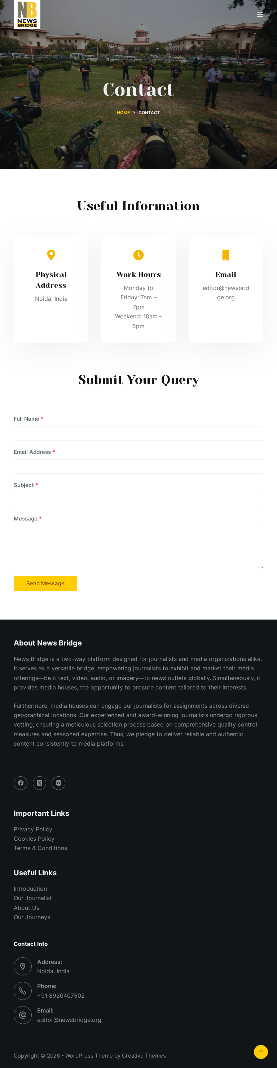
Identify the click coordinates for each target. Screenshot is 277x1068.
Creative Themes (144, 1055)
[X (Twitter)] (40, 783)
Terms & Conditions (40, 848)
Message (28, 518)
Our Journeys (32, 917)
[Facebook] (20, 783)
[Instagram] (58, 783)
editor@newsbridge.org (69, 1019)
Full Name (29, 418)
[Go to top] (261, 1052)
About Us (26, 907)
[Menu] (260, 14)
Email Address (34, 451)
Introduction (30, 888)
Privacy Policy (33, 829)
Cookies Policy (34, 838)
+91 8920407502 (61, 995)
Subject (26, 485)
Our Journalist (33, 898)
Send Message (45, 583)
